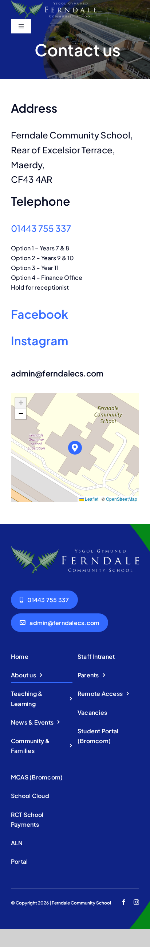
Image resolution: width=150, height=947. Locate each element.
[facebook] (123, 902)
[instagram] (136, 902)
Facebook (39, 314)
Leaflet (91, 499)
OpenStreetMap (121, 499)
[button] (75, 448)
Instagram (39, 340)
